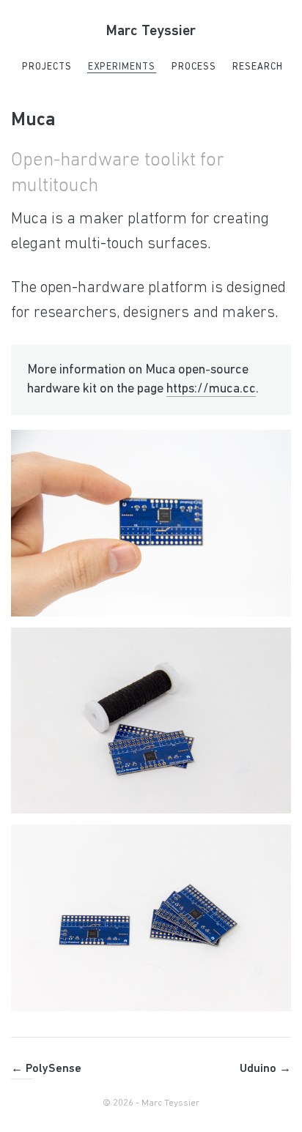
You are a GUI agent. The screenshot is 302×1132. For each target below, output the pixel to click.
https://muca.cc (211, 389)
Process (194, 67)
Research (257, 67)
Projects (47, 67)
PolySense (46, 1069)
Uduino (265, 1069)
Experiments (121, 67)
